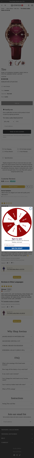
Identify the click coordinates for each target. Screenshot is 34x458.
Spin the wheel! (17, 248)
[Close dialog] (30, 208)
